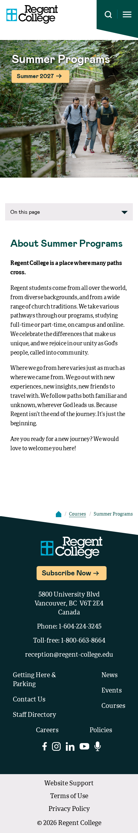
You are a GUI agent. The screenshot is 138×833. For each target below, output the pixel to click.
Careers (47, 730)
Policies (101, 730)
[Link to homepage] (32, 14)
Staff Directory (34, 715)
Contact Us (29, 700)
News (109, 675)
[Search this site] (108, 14)
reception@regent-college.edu (69, 655)
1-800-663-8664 (83, 641)
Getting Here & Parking (34, 680)
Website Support (69, 784)
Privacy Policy (69, 809)
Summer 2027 (35, 75)
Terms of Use (69, 796)
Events (111, 691)
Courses (77, 514)
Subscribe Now (66, 572)
